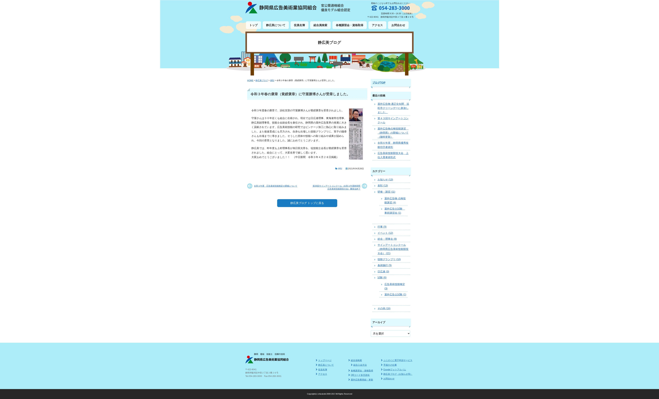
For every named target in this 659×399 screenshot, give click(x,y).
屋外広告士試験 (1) (395, 294)
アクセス (377, 25)
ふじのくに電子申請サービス (397, 360)
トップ (253, 25)
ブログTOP (378, 82)
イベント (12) (385, 232)
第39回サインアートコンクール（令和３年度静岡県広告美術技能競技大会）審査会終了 (336, 187)
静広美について (275, 25)
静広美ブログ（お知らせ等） (397, 374)
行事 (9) (382, 226)
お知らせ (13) (385, 179)
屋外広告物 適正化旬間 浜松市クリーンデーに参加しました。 (393, 108)
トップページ (325, 360)
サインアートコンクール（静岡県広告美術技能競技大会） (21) (393, 249)
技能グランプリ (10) (389, 259)
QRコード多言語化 (360, 375)
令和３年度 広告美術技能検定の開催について (275, 186)
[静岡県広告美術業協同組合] (281, 12)
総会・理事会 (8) (387, 238)
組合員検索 (320, 25)
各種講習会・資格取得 (349, 25)
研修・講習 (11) (386, 191)
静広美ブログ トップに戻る (307, 203)
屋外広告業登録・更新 (362, 379)
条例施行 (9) (385, 265)
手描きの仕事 (390, 365)
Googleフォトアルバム (394, 369)
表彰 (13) (383, 185)
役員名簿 (299, 25)
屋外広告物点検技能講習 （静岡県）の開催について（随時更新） (393, 132)
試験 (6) (382, 277)
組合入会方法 (360, 365)
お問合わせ (398, 25)
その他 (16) (384, 308)
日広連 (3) (383, 271)
